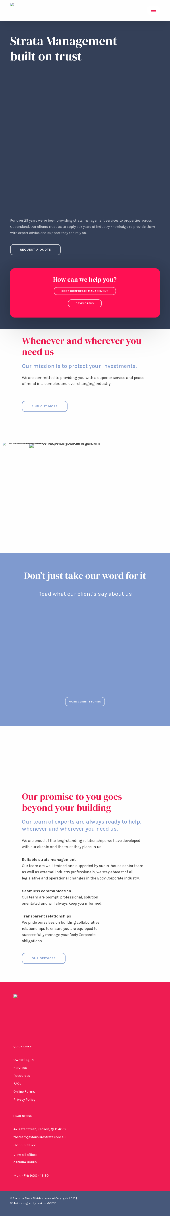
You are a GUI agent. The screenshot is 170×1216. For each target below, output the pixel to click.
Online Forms (24, 1091)
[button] (153, 10)
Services (20, 1068)
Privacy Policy (24, 1099)
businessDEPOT (46, 1203)
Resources (22, 1075)
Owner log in (24, 1060)
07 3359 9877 (25, 1145)
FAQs (17, 1083)
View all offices (25, 1155)
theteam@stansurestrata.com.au (40, 1137)
